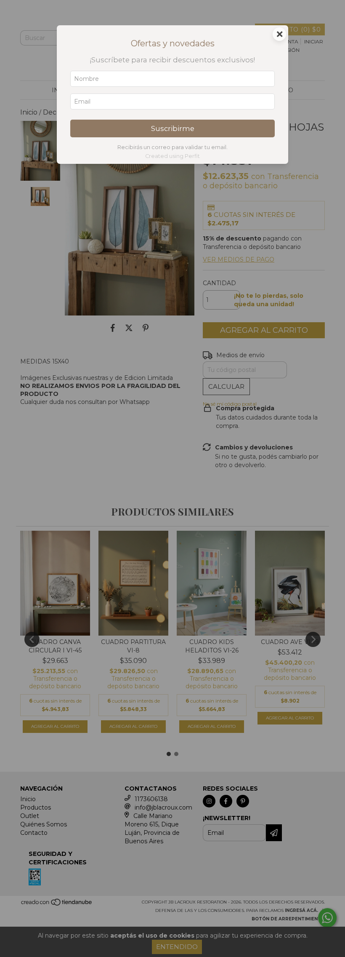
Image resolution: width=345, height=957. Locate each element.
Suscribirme (172, 128)
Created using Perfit (172, 156)
